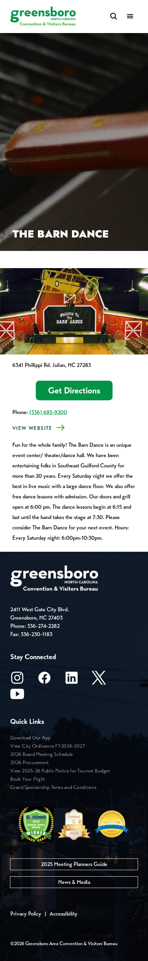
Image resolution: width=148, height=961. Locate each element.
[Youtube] (17, 696)
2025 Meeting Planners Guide (74, 864)
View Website (32, 428)
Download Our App (30, 738)
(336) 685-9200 (48, 412)
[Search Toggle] (113, 17)
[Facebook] (44, 680)
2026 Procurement (29, 762)
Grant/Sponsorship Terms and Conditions (53, 787)
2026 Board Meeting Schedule (41, 754)
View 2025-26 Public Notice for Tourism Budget (60, 771)
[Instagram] (17, 680)
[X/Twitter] (99, 680)
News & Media (74, 882)
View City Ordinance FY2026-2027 (47, 746)
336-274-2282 (43, 626)
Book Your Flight (27, 779)
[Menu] (130, 17)
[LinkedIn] (71, 680)
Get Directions (74, 390)
